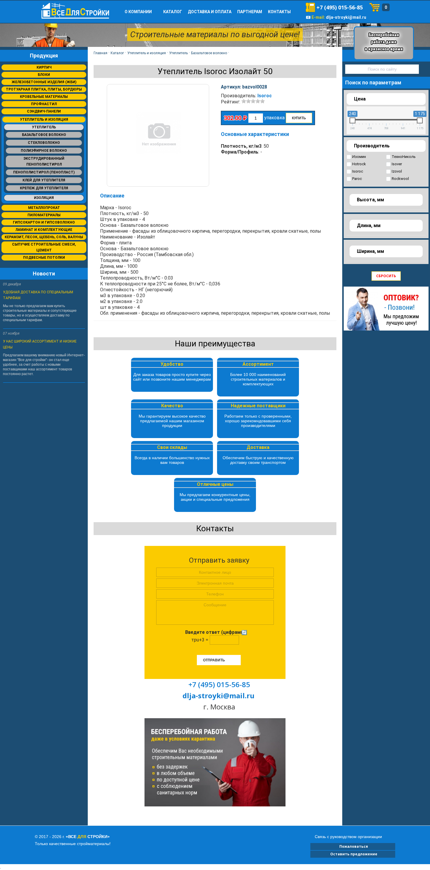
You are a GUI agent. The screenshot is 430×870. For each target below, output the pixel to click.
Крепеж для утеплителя (44, 188)
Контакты (279, 11)
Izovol (397, 171)
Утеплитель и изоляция (44, 120)
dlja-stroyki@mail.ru (346, 17)
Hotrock (359, 164)
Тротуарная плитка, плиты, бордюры (44, 89)
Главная (100, 53)
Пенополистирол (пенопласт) (44, 172)
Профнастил (44, 104)
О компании (138, 11)
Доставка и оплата (209, 11)
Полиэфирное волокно (44, 151)
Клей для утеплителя (44, 180)
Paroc (357, 178)
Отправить (214, 660)
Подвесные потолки (44, 258)
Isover (397, 164)
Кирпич (44, 67)
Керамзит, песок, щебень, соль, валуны (44, 237)
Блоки (44, 75)
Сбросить (386, 275)
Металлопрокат (44, 208)
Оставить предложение (352, 854)
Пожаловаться (353, 846)
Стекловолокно (44, 143)
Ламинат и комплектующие (44, 230)
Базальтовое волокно (44, 135)
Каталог (172, 11)
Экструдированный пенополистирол (43, 161)
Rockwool (400, 178)
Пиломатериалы (44, 215)
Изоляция (44, 198)
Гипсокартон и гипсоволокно (44, 222)
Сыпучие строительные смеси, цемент (44, 247)
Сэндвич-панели (44, 111)
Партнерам (249, 11)
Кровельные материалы (44, 97)
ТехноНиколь (404, 156)
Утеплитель (44, 127)
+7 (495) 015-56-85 (340, 7)
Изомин (359, 156)
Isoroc (264, 95)
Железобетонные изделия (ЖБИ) (44, 82)
